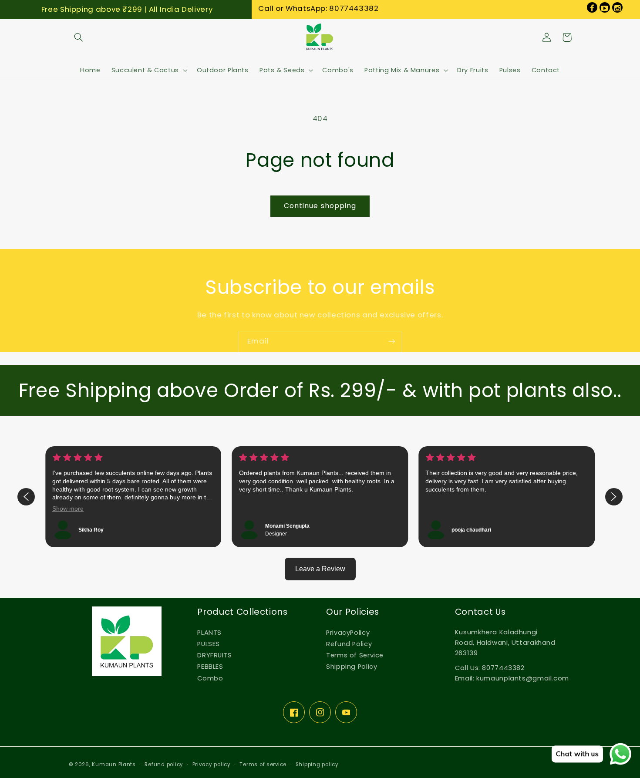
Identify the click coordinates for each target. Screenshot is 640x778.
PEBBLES (210, 666)
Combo (210, 678)
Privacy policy (211, 764)
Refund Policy (349, 644)
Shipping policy (317, 764)
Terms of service (262, 764)
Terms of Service (355, 655)
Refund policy (164, 764)
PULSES (208, 644)
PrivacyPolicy (348, 632)
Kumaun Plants (114, 764)
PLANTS (209, 632)
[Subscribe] (392, 341)
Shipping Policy (351, 666)
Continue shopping (320, 206)
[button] (79, 37)
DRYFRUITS (214, 655)
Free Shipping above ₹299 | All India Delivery (126, 9)
